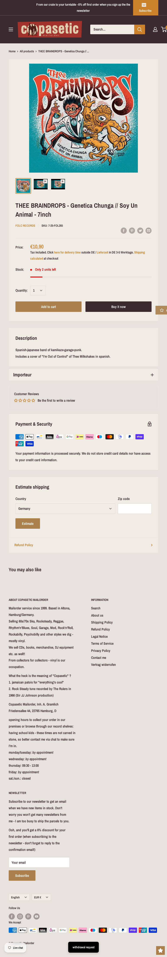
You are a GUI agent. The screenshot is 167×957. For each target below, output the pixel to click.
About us (97, 615)
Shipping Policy (102, 622)
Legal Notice (99, 636)
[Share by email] (148, 230)
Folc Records (25, 226)
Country (20, 498)
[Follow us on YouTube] (36, 916)
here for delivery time (67, 252)
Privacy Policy (100, 650)
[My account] (155, 29)
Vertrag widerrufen (103, 664)
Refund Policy (23, 544)
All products (27, 51)
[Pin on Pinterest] (132, 230)
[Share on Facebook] (124, 230)
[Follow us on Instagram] (20, 916)
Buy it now (118, 306)
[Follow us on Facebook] (12, 916)
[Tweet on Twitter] (140, 230)
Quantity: (21, 290)
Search (95, 608)
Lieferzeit (102, 252)
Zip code (124, 498)
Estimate (27, 523)
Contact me (98, 657)
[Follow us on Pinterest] (28, 916)
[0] (164, 29)
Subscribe (145, 10)
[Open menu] (11, 29)
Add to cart (48, 306)
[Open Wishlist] (160, 950)
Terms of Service (102, 643)
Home (12, 51)
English (15, 897)
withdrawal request (84, 947)
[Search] (139, 29)
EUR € (37, 897)
